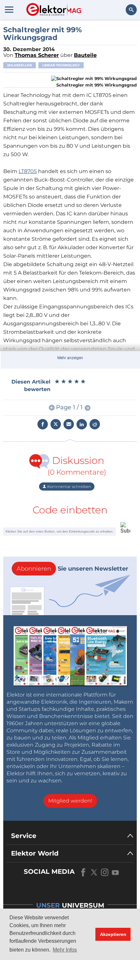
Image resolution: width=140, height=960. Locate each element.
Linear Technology (61, 65)
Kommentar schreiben (68, 486)
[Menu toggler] (9, 9)
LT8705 (28, 171)
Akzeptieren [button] (113, 934)
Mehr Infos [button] (65, 950)
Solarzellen (19, 65)
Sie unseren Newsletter (72, 568)
